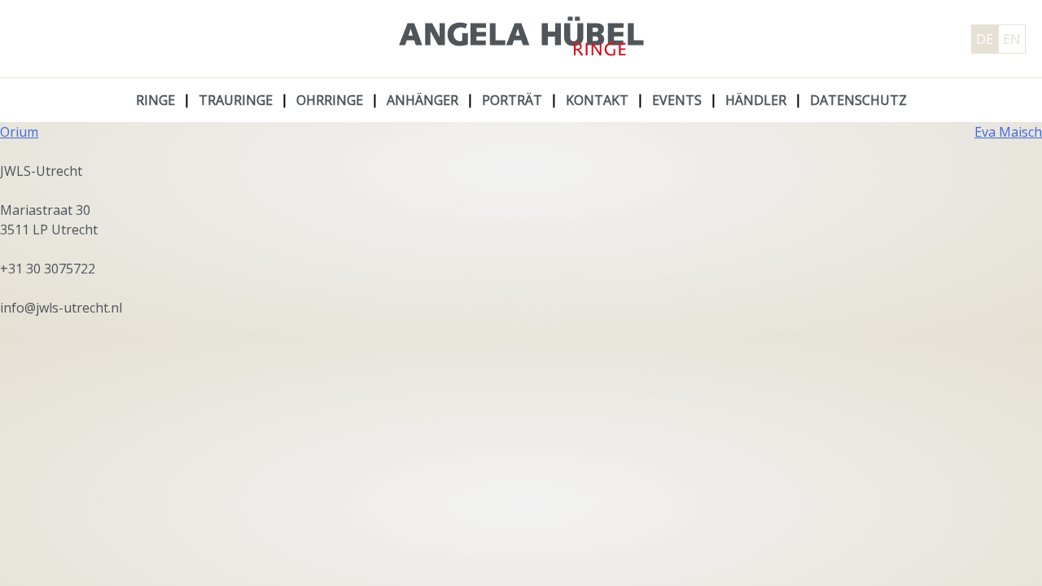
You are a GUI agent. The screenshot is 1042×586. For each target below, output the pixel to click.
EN (1012, 39)
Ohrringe (329, 100)
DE (984, 39)
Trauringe (236, 100)
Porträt (512, 100)
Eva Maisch (1008, 132)
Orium (19, 132)
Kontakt (597, 100)
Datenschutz (858, 100)
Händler (755, 100)
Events (677, 100)
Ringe (155, 100)
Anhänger (422, 100)
